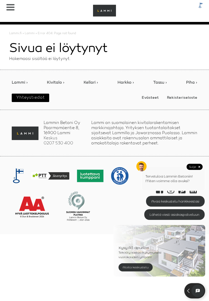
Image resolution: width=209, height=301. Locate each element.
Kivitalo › (55, 82)
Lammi (30, 33)
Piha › (191, 82)
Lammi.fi (15, 33)
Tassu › (160, 82)
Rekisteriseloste (182, 97)
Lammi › (20, 82)
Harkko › (125, 82)
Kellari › (91, 82)
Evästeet (150, 97)
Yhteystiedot (30, 98)
